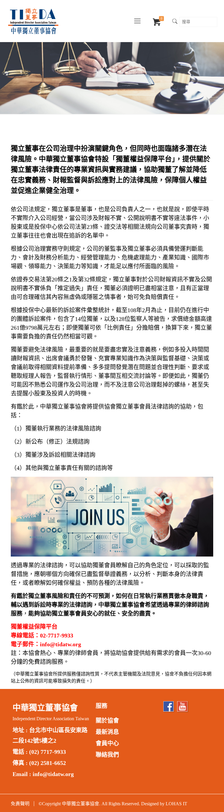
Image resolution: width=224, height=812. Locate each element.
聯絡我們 (107, 754)
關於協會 (107, 720)
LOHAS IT (176, 803)
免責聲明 (20, 803)
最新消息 (107, 732)
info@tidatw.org (53, 774)
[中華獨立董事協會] (33, 21)
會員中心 (107, 743)
